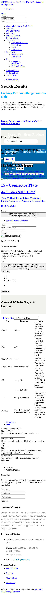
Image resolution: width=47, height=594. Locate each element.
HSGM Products (13, 35)
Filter (4, 233)
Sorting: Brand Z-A (37, 176)
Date (8, 424)
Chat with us (11, 578)
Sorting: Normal (25, 172)
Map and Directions (19, 42)
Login (3, 13)
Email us (9, 573)
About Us (10, 40)
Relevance (10, 422)
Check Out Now (18, 66)
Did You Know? (13, 31)
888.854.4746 (12, 568)
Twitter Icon (11, 75)
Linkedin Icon (12, 73)
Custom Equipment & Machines (19, 26)
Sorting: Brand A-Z (21, 176)
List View (14, 172)
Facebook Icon (12, 70)
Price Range (6, 228)
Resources (10, 52)
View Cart (5, 291)
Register (9, 9)
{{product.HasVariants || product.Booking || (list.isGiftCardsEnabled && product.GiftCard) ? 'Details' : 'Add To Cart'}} (24, 267)
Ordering (10, 33)
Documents (16, 57)
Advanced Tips (7, 318)
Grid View (5, 172)
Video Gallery (17, 54)
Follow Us (10, 582)
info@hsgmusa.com (21, 559)
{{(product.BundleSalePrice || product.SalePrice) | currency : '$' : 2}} (21, 254)
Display (4, 211)
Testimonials (16, 50)
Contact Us (16, 45)
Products (15, 64)
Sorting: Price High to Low (23, 174)
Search (9, 159)
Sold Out (5, 271)
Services (9, 28)
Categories (15, 61)
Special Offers (12, 38)
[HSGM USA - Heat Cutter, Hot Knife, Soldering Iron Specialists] (23, 4)
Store (8, 59)
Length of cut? (10, 168)
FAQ (13, 47)
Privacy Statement (12, 592)
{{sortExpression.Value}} (17, 220)
